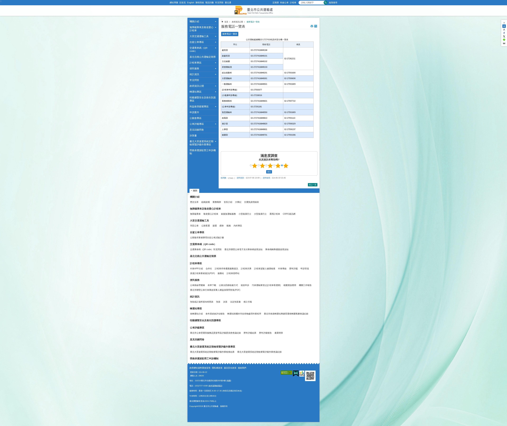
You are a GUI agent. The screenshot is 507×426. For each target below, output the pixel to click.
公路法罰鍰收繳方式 (228, 285)
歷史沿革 (194, 202)
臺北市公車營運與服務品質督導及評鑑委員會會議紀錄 (215, 333)
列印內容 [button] (312, 26)
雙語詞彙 (209, 2)
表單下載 (212, 285)
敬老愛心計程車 (210, 214)
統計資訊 (194, 296)
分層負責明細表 (251, 202)
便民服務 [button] (194, 68)
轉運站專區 (196, 308)
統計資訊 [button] (194, 74)
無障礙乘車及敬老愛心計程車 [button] (201, 29)
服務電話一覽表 (253, 22)
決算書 (193, 135)
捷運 (215, 226)
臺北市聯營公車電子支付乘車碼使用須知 (243, 249)
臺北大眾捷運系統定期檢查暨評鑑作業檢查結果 (212, 352)
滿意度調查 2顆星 (262, 165)
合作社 (209, 268)
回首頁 (182, 2)
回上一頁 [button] (312, 185)
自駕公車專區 (197, 232)
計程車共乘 (246, 268)
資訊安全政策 (230, 368)
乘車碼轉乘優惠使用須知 (276, 249)
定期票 (276, 2)
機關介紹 (194, 197)
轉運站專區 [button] (195, 91)
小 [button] (504, 22)
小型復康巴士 (245, 214)
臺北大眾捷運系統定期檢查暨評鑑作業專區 (212, 346)
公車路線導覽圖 (197, 285)
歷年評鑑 (293, 268)
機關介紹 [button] (194, 21)
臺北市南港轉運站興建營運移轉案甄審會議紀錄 (286, 314)
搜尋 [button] (326, 3)
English (190, 2)
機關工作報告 (305, 285)
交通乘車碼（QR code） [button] (198, 49)
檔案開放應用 (289, 285)
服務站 (221, 273)
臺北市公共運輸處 (253, 10)
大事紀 (238, 202)
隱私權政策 (217, 368)
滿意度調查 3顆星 (270, 165)
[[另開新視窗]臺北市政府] (301, 373)
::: (1, 1)
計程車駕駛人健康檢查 (264, 268)
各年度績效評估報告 (215, 314)
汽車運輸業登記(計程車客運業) (266, 285)
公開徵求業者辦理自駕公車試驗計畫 (207, 237)
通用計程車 (274, 214)
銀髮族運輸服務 (228, 214)
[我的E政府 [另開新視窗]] (296, 374)
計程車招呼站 (233, 273)
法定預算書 (235, 302)
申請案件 (194, 112)
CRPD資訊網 (289, 214)
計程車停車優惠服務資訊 (226, 268)
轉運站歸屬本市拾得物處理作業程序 (244, 314)
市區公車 (194, 226)
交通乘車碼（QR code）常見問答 (206, 249)
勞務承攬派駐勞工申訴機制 (203, 152)
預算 (218, 302)
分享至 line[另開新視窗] (504, 40)
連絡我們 (242, 368)
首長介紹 (228, 202)
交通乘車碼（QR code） (203, 244)
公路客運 (205, 226)
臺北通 (228, 2)
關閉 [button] (195, 191)
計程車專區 (196, 263)
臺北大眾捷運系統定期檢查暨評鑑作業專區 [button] (201, 143)
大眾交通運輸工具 (199, 220)
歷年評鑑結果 (250, 333)
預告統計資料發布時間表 (201, 302)
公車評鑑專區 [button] (197, 124)
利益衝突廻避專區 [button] (199, 106)
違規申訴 (245, 285)
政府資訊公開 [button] (197, 86)
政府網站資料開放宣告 (200, 368)
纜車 (222, 226)
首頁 (226, 22)
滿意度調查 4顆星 (278, 165)
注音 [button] (315, 26)
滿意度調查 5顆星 (285, 165)
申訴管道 (305, 268)
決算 (225, 302)
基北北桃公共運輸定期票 (203, 57)
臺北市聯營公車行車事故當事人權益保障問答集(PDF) (215, 290)
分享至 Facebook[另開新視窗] (504, 33)
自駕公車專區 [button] (197, 42)
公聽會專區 (195, 118)
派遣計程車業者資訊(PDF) (202, 273)
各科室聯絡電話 (215, 386)
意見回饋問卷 (197, 129)
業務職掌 (217, 202)
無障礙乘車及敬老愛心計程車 (205, 208)
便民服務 (194, 280)
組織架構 (205, 202)
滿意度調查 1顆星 (254, 165)
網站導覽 (174, 2)
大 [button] (504, 29)
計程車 (293, 2)
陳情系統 (200, 2)
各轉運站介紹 (196, 314)
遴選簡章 (278, 333)
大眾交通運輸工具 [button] (199, 36)
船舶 (229, 226)
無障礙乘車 (195, 214)
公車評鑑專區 (197, 327)
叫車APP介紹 (196, 268)
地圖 (229, 381)
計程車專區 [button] (195, 62)
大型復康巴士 (260, 214)
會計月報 (247, 302)
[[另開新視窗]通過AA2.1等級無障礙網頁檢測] (286, 373)
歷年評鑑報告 (265, 333)
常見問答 (219, 2)
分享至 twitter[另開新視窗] (504, 36)
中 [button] (504, 26)
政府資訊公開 (237, 22)
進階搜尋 (333, 2)
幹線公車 (284, 2)
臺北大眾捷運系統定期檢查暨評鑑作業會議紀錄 (259, 352)
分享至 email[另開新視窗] (504, 43)
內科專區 (238, 226)
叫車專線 (282, 268)
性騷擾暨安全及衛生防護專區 (203, 99)
